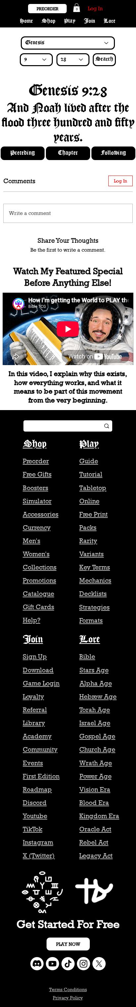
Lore (89, 639)
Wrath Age (95, 763)
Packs (87, 527)
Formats (91, 620)
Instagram (38, 842)
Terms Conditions (68, 989)
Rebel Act (93, 842)
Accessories (40, 514)
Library (34, 723)
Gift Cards (38, 606)
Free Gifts (37, 474)
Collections (39, 567)
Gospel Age (97, 736)
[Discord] (37, 963)
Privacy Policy (68, 997)
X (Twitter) (39, 855)
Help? (31, 620)
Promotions (39, 580)
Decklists (93, 593)
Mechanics (95, 580)
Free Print (93, 514)
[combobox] (36, 59)
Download (38, 670)
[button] (76, 7)
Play (89, 444)
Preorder (36, 461)
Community (40, 749)
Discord (35, 802)
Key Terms (94, 567)
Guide (88, 461)
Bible (87, 656)
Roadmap (37, 789)
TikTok (32, 829)
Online (89, 501)
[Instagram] (83, 963)
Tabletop (92, 487)
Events (33, 763)
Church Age (97, 749)
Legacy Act (96, 855)
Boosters (35, 487)
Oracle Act (95, 829)
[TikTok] (68, 963)
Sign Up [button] (35, 656)
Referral (35, 709)
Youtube (35, 815)
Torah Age (94, 709)
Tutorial (90, 474)
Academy (37, 736)
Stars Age (94, 670)
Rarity (88, 540)
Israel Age (94, 723)
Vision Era (94, 789)
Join (33, 639)
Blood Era (94, 802)
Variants (91, 554)
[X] (99, 963)
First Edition (41, 776)
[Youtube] (52, 963)
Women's (36, 554)
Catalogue (38, 593)
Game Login (41, 683)
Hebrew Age (98, 696)
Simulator (37, 501)
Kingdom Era (99, 815)
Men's (31, 540)
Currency (37, 527)
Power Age (96, 776)
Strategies (94, 607)
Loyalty (33, 696)
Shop (35, 444)
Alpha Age (96, 683)
